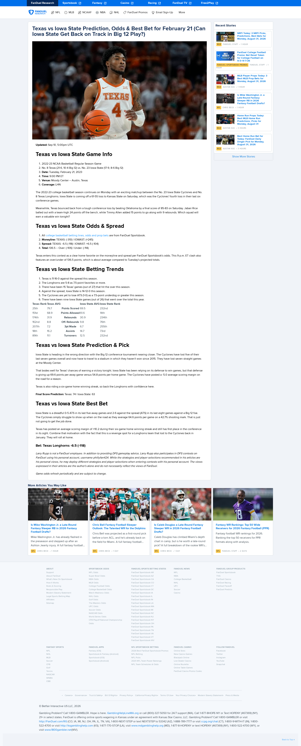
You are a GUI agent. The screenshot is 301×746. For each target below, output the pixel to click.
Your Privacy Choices (185, 695)
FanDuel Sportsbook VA (142, 634)
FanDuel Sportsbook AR (142, 573)
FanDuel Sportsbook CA (142, 579)
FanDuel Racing (223, 583)
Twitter (219, 654)
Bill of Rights (111, 695)
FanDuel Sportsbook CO (142, 583)
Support (50, 573)
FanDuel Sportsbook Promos (232, 65)
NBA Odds (94, 579)
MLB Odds (94, 583)
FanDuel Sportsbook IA (142, 593)
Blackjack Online (181, 658)
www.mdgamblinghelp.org (147, 725)
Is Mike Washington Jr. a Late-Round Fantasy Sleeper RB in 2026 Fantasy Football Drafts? (54, 528)
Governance (80, 695)
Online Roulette (181, 664)
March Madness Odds (99, 593)
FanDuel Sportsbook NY (142, 620)
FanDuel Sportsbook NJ (142, 617)
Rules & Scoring (53, 586)
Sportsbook (70, 3)
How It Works (52, 583)
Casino (125, 3)
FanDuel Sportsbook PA (142, 627)
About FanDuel (53, 576)
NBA (176, 576)
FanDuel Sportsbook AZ (142, 576)
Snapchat (220, 664)
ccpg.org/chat (209, 721)
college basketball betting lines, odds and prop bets (77, 235)
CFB (48, 664)
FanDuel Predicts (224, 590)
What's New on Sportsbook (59, 579)
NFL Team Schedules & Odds (145, 664)
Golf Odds (93, 600)
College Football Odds (99, 586)
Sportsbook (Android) (99, 661)
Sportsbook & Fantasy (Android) (103, 654)
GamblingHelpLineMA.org (123, 713)
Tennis (49, 671)
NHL (176, 583)
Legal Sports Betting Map (58, 596)
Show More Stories (243, 156)
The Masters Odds (97, 603)
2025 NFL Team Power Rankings (146, 661)
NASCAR (50, 675)
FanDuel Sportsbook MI (142, 610)
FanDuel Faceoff (224, 586)
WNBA (49, 678)
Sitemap (50, 603)
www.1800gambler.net (58, 730)
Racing (152, 3)
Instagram (221, 658)
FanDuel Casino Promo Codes (188, 671)
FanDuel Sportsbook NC (142, 613)
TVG (218, 576)
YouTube (220, 661)
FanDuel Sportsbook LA (142, 603)
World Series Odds (97, 617)
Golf (48, 668)
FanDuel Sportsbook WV (142, 640)
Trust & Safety (95, 695)
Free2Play (207, 3)
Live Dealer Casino (182, 661)
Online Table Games (183, 668)
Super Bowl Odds (97, 576)
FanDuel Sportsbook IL (142, 596)
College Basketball (182, 579)
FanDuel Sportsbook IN (142, 600)
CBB (48, 681)
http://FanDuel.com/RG (53, 721)
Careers (68, 695)
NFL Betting (137, 654)
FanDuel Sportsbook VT (142, 637)
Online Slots (179, 651)
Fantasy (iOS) (95, 651)
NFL (219, 108)
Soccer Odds (95, 610)
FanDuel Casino (223, 579)
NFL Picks (136, 658)
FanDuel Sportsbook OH (142, 624)
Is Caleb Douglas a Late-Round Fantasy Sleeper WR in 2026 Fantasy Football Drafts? (178, 528)
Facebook (221, 651)
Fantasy (97, 3)
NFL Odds (93, 573)
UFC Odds (93, 606)
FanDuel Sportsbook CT (142, 586)
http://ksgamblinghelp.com (76, 725)
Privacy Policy (126, 695)
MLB (219, 44)
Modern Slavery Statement (58, 593)
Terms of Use (166, 695)
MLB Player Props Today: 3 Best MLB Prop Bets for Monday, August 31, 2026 (252, 79)
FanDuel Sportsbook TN (142, 630)
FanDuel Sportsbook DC (142, 590)
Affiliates (50, 600)
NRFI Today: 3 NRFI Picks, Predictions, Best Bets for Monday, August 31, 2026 (251, 36)
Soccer (177, 590)
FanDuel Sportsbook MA (142, 606)
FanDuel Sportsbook (226, 573)
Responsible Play (54, 590)
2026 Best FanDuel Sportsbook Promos (149, 651)
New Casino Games (183, 654)
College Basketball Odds (100, 590)
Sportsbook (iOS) (97, 658)
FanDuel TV (180, 3)
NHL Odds (94, 596)
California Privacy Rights (146, 695)
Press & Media (232, 695)
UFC (176, 586)
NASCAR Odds (96, 613)
